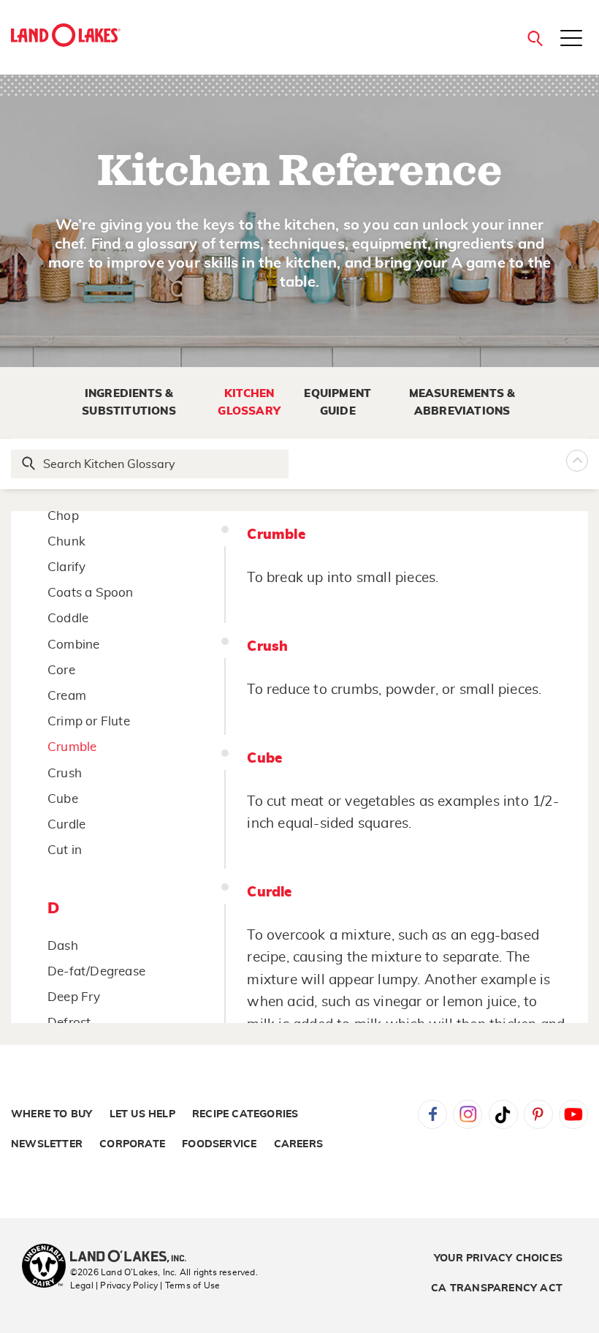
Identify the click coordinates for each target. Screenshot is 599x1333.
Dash (62, 946)
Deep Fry (74, 997)
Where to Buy (51, 1114)
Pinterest (538, 1114)
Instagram (467, 1114)
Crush (64, 773)
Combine (73, 644)
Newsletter (47, 1144)
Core (61, 670)
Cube (62, 799)
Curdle (66, 824)
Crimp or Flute (88, 721)
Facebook (432, 1114)
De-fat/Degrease (96, 971)
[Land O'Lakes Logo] (66, 35)
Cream (66, 696)
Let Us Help (142, 1114)
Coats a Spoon (90, 592)
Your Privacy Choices (498, 1258)
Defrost (69, 1022)
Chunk (66, 541)
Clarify (66, 567)
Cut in (64, 850)
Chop (63, 516)
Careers (298, 1144)
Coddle (67, 618)
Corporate (132, 1144)
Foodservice (219, 1144)
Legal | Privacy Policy (114, 1285)
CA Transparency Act (496, 1288)
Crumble (71, 747)
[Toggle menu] (571, 39)
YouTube (573, 1114)
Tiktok (503, 1114)
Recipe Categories (245, 1114)
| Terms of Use (190, 1285)
